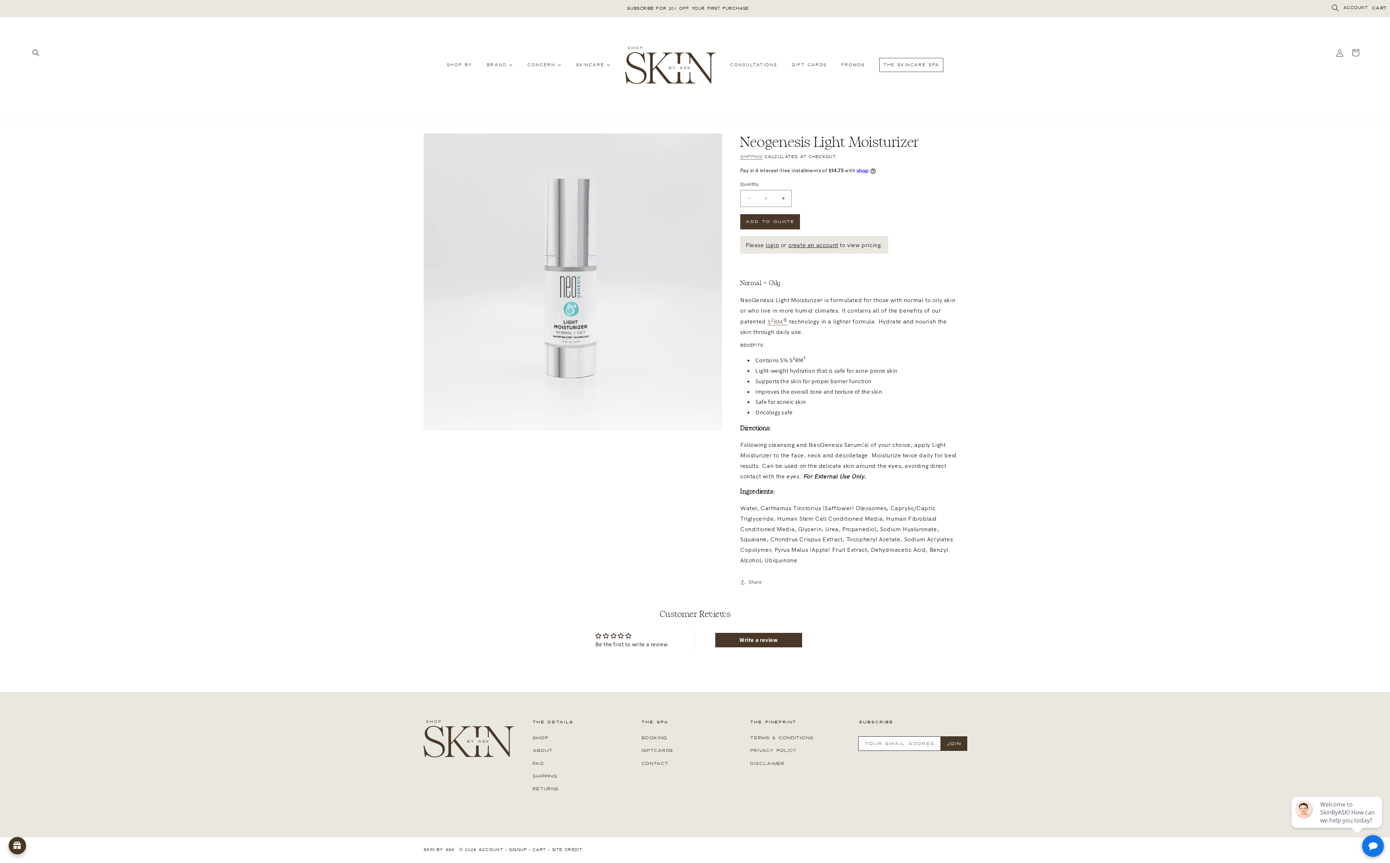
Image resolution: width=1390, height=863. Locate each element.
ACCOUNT (1355, 7)
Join (954, 743)
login (772, 245)
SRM (777, 321)
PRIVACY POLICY (773, 750)
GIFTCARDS (657, 750)
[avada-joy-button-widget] (17, 845)
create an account (813, 245)
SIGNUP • (520, 850)
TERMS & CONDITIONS (781, 738)
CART (1379, 8)
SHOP (540, 738)
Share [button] (755, 582)
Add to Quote (770, 222)
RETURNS (545, 788)
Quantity (749, 184)
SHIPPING (544, 776)
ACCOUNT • (493, 850)
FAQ (538, 763)
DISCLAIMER (767, 763)
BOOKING (654, 738)
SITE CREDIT (567, 850)
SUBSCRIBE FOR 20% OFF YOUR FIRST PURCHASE (688, 8)
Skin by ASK (439, 850)
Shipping (751, 157)
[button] (1335, 8)
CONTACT (655, 763)
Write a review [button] (759, 640)
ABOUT (542, 750)
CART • (541, 850)
